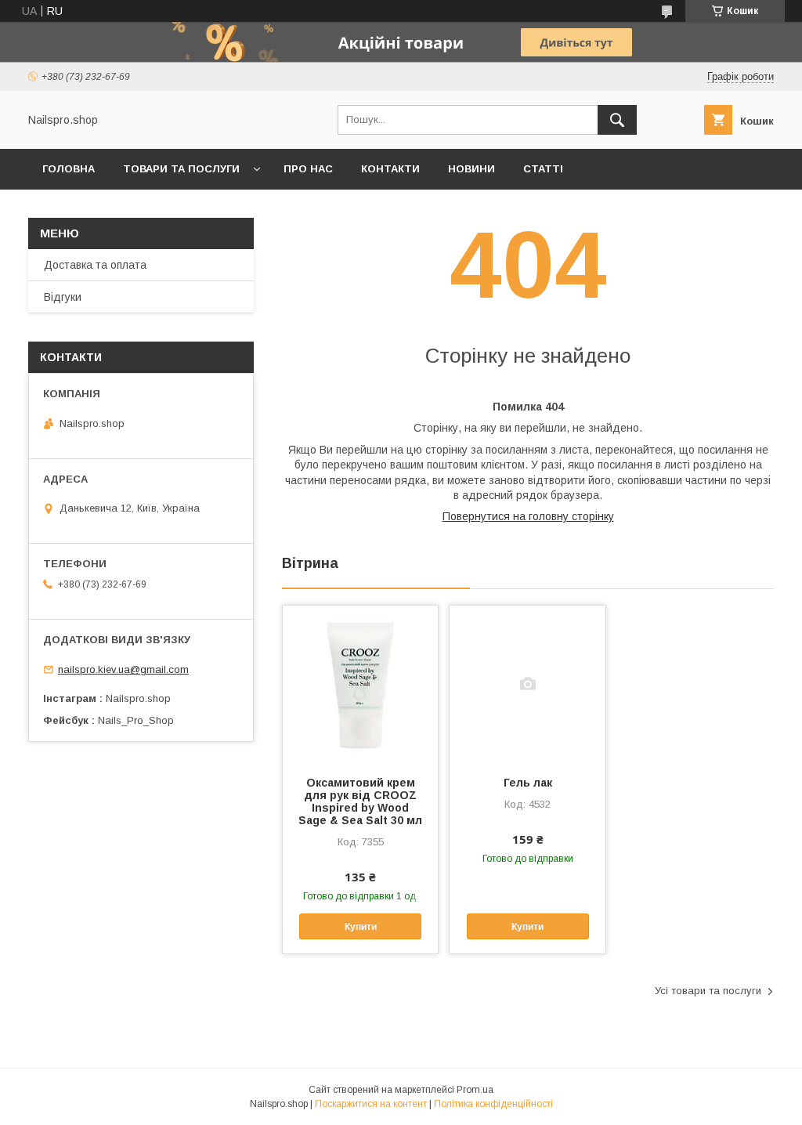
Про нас (308, 169)
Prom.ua (475, 1089)
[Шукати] (617, 120)
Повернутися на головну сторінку (528, 516)
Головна (68, 169)
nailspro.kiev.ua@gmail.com (123, 669)
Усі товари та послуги (708, 991)
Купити (361, 926)
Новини (471, 169)
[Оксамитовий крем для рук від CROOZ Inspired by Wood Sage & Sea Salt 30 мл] (360, 684)
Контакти (390, 169)
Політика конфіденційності (493, 1103)
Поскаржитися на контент (371, 1103)
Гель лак (528, 782)
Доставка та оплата (95, 265)
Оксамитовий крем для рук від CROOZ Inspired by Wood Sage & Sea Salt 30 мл (360, 801)
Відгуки (62, 297)
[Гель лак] (527, 684)
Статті (543, 169)
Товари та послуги (181, 169)
